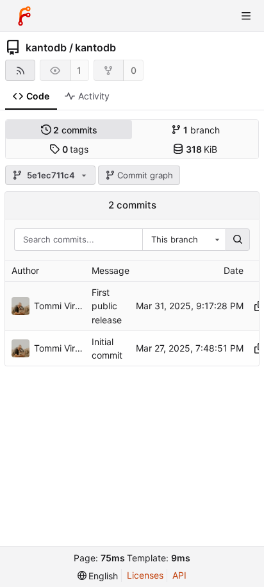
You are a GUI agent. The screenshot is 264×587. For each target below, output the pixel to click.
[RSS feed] (20, 70)
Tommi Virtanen (59, 305)
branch (201, 129)
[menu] (98, 575)
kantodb (46, 47)
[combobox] (184, 239)
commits (75, 129)
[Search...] (238, 239)
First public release (107, 306)
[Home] (24, 16)
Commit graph (145, 175)
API (179, 575)
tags (75, 149)
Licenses (145, 575)
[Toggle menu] (246, 16)
